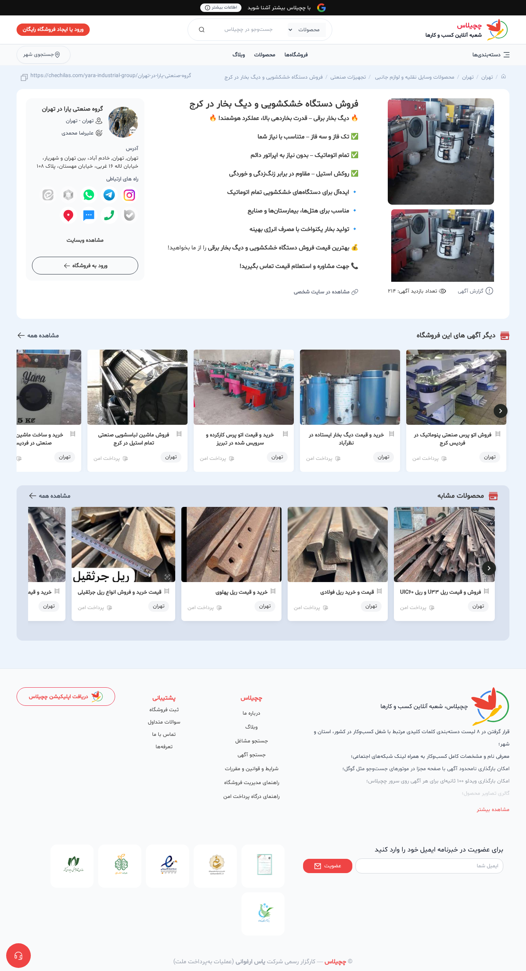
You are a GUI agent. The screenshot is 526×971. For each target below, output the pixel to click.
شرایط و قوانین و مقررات (251, 768)
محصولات (264, 55)
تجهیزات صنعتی (348, 77)
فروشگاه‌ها (296, 55)
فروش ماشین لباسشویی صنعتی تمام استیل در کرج (133, 439)
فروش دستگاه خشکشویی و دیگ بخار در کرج (273, 77)
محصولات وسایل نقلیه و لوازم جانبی (414, 77)
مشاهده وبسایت (85, 240)
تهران (487, 77)
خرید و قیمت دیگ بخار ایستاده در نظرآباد (346, 439)
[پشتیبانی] (18, 955)
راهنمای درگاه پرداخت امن (251, 796)
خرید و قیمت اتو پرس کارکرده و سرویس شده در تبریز (240, 439)
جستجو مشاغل (251, 741)
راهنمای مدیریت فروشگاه (251, 782)
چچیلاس (469, 25)
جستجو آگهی (252, 755)
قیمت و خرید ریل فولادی (347, 592)
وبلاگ (239, 55)
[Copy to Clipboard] (24, 78)
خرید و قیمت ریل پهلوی (242, 592)
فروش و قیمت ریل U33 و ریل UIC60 (440, 592)
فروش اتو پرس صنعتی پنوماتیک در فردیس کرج (452, 439)
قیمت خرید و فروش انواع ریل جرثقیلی (119, 592)
